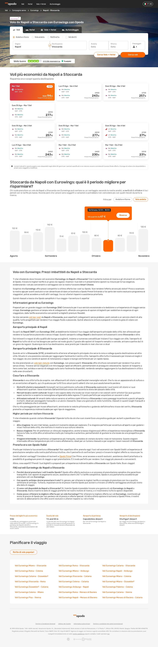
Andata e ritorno (123, 199)
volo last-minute (41, 363)
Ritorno (114, 44)
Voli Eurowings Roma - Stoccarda (74, 565)
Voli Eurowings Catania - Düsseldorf (31, 576)
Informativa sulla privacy (82, 624)
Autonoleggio (55, 4)
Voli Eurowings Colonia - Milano (29, 592)
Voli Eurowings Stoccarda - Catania (75, 576)
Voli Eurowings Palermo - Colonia (117, 587)
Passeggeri (136, 44)
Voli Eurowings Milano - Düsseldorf (118, 581)
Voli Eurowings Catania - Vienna (117, 592)
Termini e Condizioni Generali (45, 624)
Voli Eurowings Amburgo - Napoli (74, 587)
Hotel (30, 4)
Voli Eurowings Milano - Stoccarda (30, 565)
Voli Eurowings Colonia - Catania (74, 581)
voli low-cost (35, 317)
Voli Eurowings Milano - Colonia (116, 576)
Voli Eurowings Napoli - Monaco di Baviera (78, 597)
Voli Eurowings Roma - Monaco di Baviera (78, 592)
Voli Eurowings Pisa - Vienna (28, 597)
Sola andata (140, 199)
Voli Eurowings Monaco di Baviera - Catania (122, 597)
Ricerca (123, 215)
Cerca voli (133, 55)
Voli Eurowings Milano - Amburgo (74, 571)
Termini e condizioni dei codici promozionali (108, 624)
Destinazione (57, 44)
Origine (17, 44)
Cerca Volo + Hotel (106, 55)
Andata (94, 44)
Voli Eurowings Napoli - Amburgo (117, 571)
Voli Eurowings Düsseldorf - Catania (31, 587)
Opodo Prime (65, 456)
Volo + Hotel (41, 4)
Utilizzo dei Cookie (64, 624)
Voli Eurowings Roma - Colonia (29, 571)
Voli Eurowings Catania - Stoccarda (118, 565)
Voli (22, 4)
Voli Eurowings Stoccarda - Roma (30, 581)
